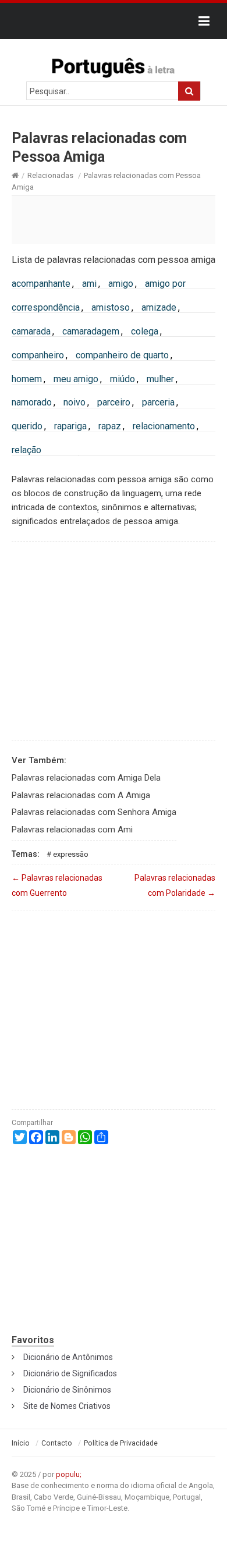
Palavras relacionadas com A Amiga (81, 795)
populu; (68, 1474)
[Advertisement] (113, 219)
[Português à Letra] (113, 65)
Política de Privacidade (121, 1443)
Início (21, 1443)
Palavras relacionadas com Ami (72, 829)
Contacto (56, 1443)
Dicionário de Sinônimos (67, 1389)
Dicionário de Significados (70, 1373)
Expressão (70, 854)
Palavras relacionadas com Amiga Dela (86, 778)
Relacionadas (50, 175)
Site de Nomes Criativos (67, 1406)
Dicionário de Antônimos (68, 1357)
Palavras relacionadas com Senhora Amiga (94, 812)
